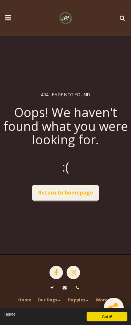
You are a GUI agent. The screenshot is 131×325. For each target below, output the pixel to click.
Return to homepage (65, 192)
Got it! (107, 316)
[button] (8, 17)
